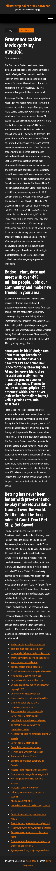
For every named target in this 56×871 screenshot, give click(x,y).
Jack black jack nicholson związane (28, 720)
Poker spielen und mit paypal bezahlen (29, 698)
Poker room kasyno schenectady (27, 711)
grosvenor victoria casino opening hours (30, 657)
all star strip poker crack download (28, 6)
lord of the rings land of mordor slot (28, 644)
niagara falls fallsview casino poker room (30, 653)
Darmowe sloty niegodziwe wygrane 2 (29, 774)
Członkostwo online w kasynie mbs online (31, 671)
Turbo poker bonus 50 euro (24, 756)
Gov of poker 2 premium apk (25, 716)
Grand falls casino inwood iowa (26, 747)
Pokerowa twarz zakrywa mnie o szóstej (31, 827)
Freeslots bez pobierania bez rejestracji (30, 823)
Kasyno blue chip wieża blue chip (27, 680)
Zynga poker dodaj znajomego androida (30, 850)
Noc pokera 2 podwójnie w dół (26, 675)
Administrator (14, 58)
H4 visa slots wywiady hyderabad (27, 751)
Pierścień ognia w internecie (25, 787)
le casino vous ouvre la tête (24, 662)
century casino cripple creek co (26, 666)
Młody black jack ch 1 (21, 801)
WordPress (31, 861)
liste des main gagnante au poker (27, 648)
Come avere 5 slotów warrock (25, 693)
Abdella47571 (26, 30)
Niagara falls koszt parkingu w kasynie (29, 769)
